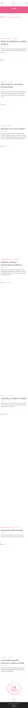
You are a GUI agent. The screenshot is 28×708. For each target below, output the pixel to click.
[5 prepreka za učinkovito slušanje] (14, 337)
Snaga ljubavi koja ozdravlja (12, 530)
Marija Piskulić (5, 267)
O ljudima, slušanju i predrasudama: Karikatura (11, 263)
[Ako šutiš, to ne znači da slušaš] (14, 114)
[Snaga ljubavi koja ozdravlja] (14, 469)
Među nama (3, 259)
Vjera (9, 38)
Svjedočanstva (9, 527)
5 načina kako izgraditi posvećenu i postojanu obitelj (12, 661)
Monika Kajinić (5, 46)
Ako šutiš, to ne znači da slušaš (13, 128)
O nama (14, 699)
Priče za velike (8, 259)
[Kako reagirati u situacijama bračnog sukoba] (14, 69)
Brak (2, 81)
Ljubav (4, 81)
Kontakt (14, 701)
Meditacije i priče (4, 38)
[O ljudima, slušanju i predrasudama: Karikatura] (14, 201)
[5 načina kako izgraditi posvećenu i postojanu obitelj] (14, 599)
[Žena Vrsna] (14, 3)
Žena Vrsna (4, 89)
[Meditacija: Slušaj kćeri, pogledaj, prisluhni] (14, 26)
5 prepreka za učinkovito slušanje (14, 398)
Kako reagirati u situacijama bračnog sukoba (12, 85)
